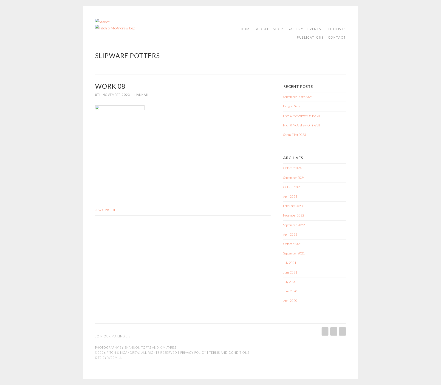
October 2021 (292, 244)
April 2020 (290, 300)
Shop (278, 29)
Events (314, 29)
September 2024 (294, 178)
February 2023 (293, 206)
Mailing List (122, 336)
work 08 (105, 210)
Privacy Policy (193, 352)
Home (246, 29)
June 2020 (290, 291)
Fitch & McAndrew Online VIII (301, 116)
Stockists (336, 29)
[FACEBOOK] (333, 331)
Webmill (114, 357)
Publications (310, 37)
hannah (141, 95)
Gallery (295, 29)
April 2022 (290, 234)
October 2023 (292, 187)
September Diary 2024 (298, 97)
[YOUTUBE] (342, 331)
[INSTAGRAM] (324, 331)
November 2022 (293, 215)
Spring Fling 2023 (294, 135)
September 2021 (294, 253)
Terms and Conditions (229, 352)
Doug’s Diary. (291, 106)
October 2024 (292, 168)
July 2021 (289, 263)
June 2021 (290, 272)
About (262, 29)
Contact (337, 37)
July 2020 (289, 282)
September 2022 (294, 225)
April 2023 (290, 196)
